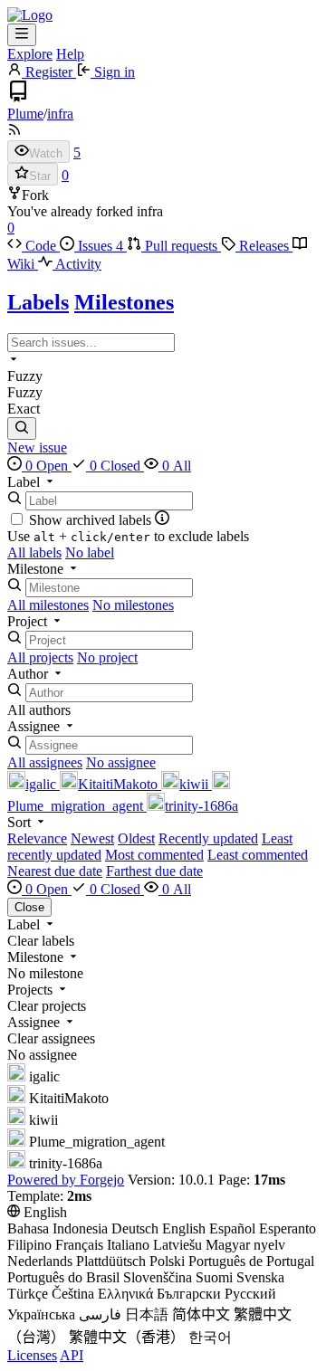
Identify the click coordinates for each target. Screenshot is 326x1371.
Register (49, 72)
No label (89, 552)
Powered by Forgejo (65, 1179)
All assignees (44, 762)
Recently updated (208, 838)
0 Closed (115, 465)
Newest (92, 838)
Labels (38, 302)
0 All (174, 465)
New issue (37, 447)
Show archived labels (92, 520)
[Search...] (21, 428)
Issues (98, 245)
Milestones (124, 302)
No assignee (121, 762)
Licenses (32, 1355)
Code (41, 245)
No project (107, 657)
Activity (77, 263)
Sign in (113, 72)
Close (29, 907)
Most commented (154, 854)
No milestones (133, 605)
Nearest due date (54, 871)
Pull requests (181, 245)
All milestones (48, 605)
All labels (34, 552)
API (71, 1355)
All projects (40, 657)
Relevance (37, 838)
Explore (30, 54)
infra (60, 113)
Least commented (257, 854)
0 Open (47, 465)
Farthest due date (154, 871)
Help (70, 54)
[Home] (30, 15)
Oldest (136, 838)
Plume (25, 113)
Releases (263, 245)
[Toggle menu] (21, 35)
